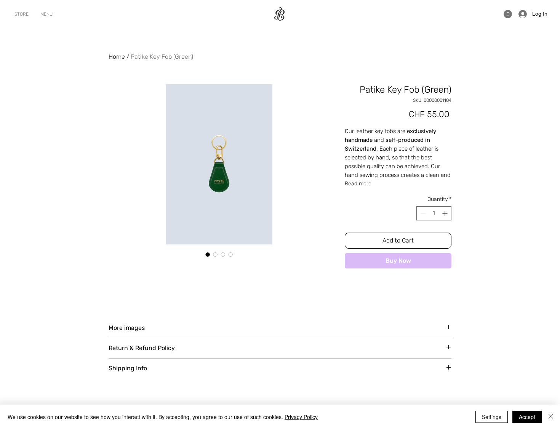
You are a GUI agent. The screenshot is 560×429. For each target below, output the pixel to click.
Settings (491, 417)
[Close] (550, 417)
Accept (527, 417)
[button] (508, 14)
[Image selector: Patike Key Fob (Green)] (207, 254)
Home (117, 56)
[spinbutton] (434, 213)
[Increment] (445, 213)
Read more (358, 183)
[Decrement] (422, 213)
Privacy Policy (301, 417)
